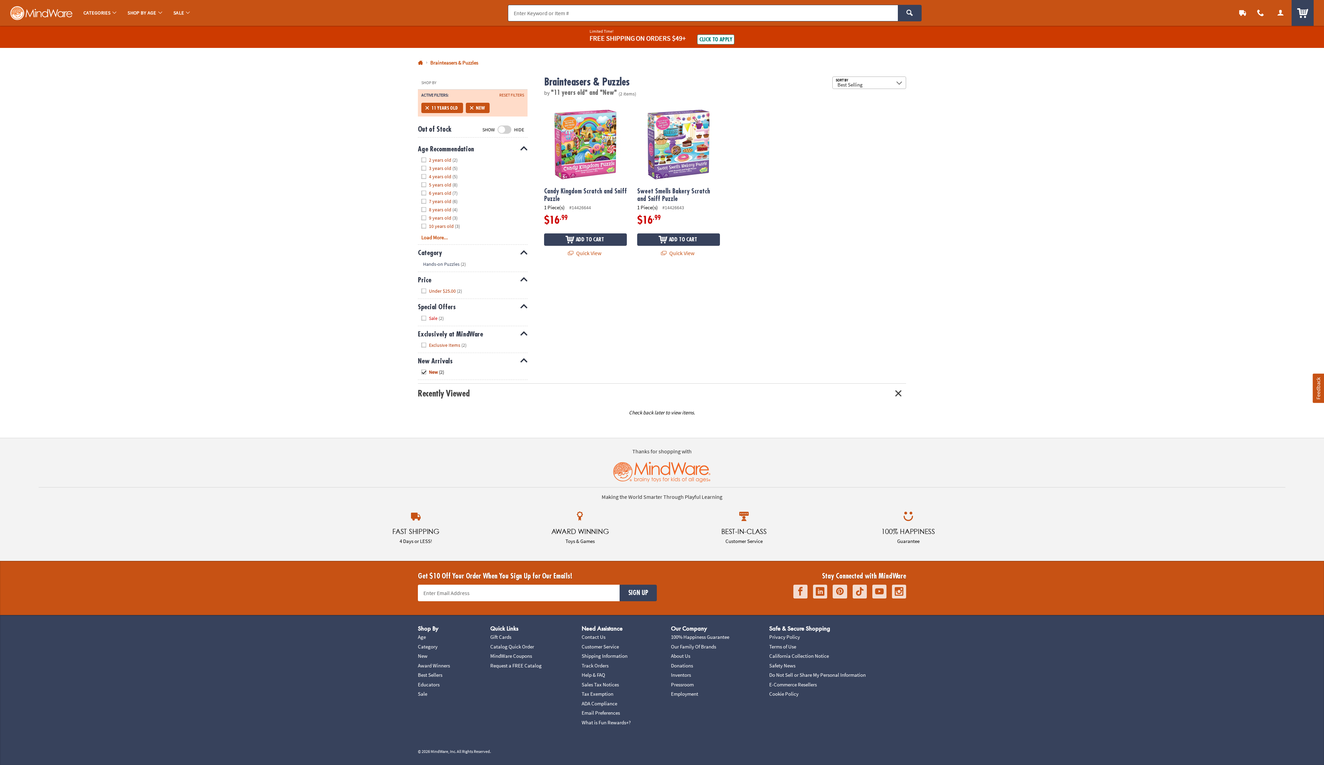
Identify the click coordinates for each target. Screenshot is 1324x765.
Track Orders (595, 665)
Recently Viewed (443, 393)
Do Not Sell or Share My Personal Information (817, 675)
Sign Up (638, 593)
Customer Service (600, 646)
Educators (429, 684)
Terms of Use (782, 646)
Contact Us (593, 637)
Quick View (588, 253)
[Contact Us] (1261, 13)
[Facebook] (800, 592)
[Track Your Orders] (1243, 13)
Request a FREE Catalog (516, 665)
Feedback (1318, 388)
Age (422, 637)
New (480, 107)
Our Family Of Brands (693, 646)
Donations (682, 665)
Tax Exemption (597, 694)
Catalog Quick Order (512, 646)
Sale (422, 694)
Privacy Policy (784, 637)
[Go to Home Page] (420, 63)
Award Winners (434, 665)
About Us (680, 656)
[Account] (1281, 13)
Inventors (681, 675)
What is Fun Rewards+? (606, 722)
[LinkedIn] (820, 592)
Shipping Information (605, 656)
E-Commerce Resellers (793, 684)
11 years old (444, 107)
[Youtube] (879, 592)
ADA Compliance (599, 703)
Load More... (434, 237)
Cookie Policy (784, 694)
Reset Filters (511, 95)
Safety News (782, 665)
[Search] (910, 13)
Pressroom (682, 684)
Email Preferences (601, 712)
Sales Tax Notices (600, 684)
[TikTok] (860, 592)
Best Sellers (430, 675)
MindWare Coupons (511, 656)
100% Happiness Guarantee (700, 637)
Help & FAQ (593, 675)
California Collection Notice (799, 656)
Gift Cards (500, 637)
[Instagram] (899, 592)
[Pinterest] (840, 592)
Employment (684, 694)
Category (428, 646)
